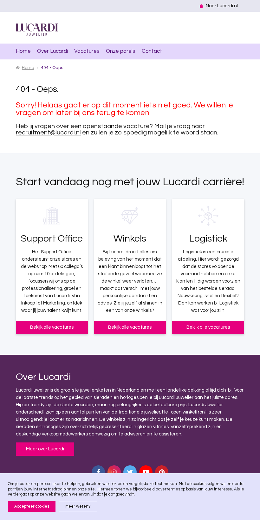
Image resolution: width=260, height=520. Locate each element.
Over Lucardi (52, 51)
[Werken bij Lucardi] (37, 30)
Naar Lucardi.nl (222, 5)
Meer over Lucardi (45, 449)
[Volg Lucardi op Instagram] (114, 472)
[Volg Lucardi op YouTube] (146, 472)
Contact (152, 51)
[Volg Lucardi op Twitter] (130, 472)
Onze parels (120, 51)
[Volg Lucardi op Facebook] (98, 472)
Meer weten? (78, 506)
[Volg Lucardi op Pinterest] (161, 472)
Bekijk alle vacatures (52, 327)
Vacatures (87, 51)
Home (23, 51)
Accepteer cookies (31, 506)
